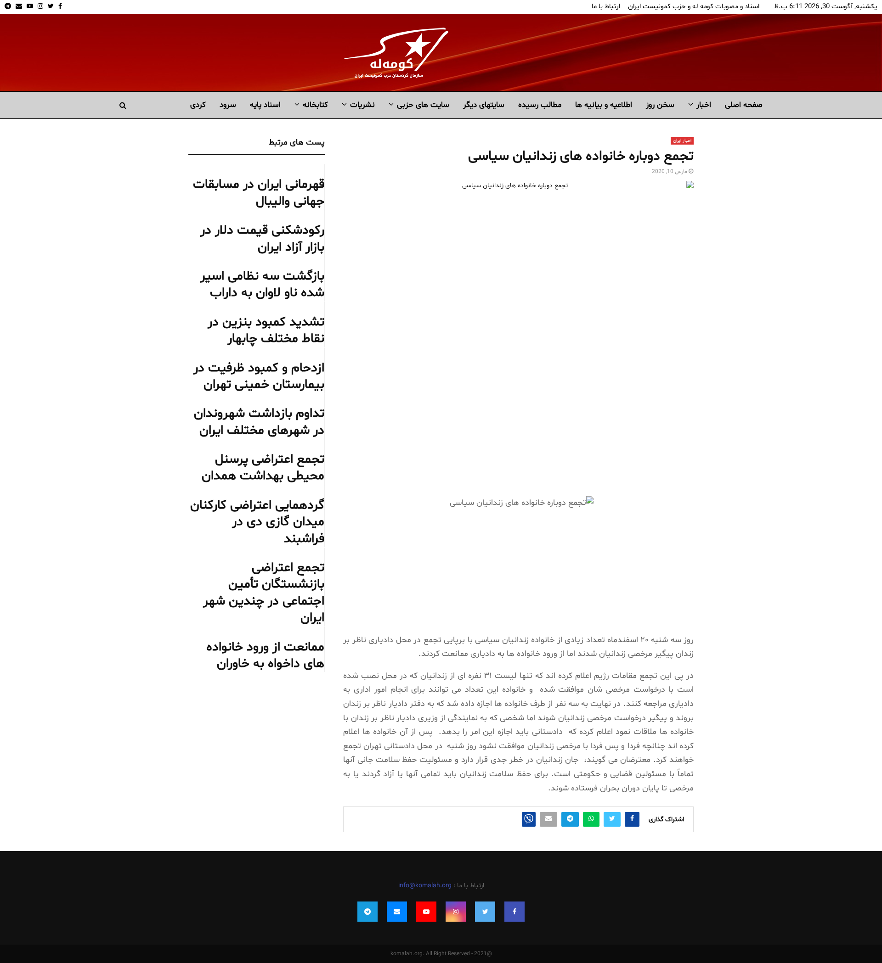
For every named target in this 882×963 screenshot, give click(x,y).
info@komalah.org (425, 885)
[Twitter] (485, 911)
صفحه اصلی (744, 105)
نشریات (362, 105)
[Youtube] (426, 911)
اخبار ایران (682, 141)
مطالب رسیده (539, 105)
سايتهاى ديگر (483, 105)
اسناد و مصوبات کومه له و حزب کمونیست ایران (693, 6)
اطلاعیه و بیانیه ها (603, 105)
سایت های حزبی (423, 105)
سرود (228, 105)
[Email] (397, 911)
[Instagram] (456, 911)
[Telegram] (367, 911)
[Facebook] (514, 911)
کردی (198, 105)
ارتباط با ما (606, 6)
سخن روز (660, 105)
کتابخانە (315, 105)
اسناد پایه (265, 105)
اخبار (703, 105)
